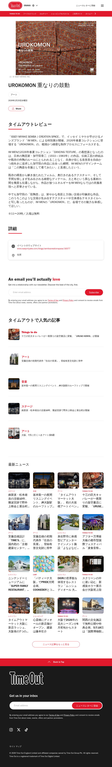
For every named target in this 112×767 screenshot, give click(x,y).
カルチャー (44, 14)
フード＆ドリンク (29, 14)
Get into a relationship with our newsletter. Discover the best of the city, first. (43, 285)
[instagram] (11, 729)
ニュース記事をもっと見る (56, 645)
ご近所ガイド (77, 14)
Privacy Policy (68, 301)
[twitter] (18, 729)
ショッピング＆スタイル (60, 14)
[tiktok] (26, 729)
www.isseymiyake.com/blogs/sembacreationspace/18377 (43, 249)
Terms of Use (53, 301)
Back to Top (58, 662)
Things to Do (15, 14)
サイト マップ (15, 747)
